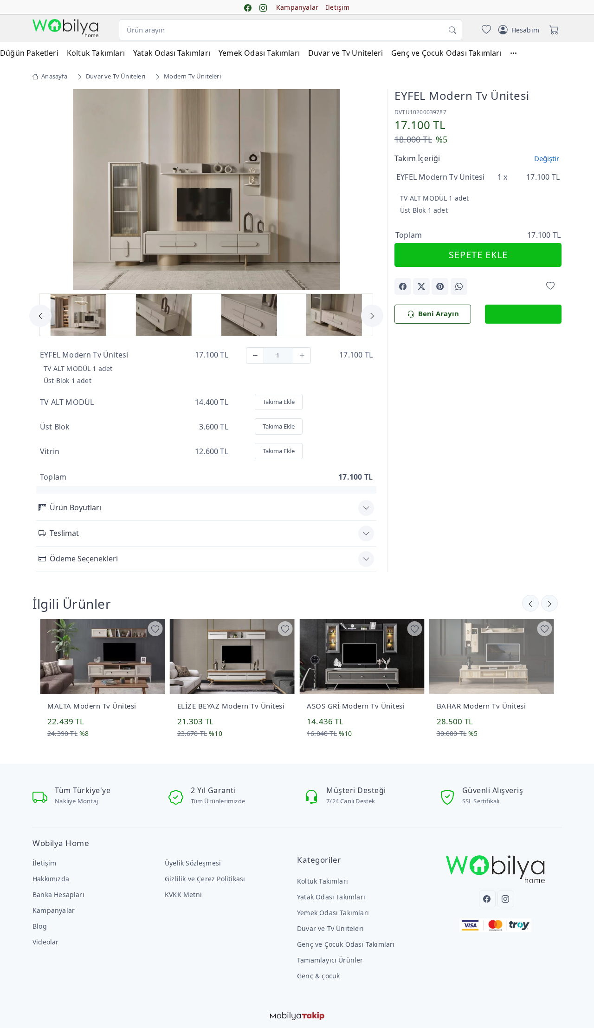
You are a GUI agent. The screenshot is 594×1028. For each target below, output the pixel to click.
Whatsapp (528, 313)
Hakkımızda (50, 878)
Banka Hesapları (58, 894)
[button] (518, 53)
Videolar (45, 941)
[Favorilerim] (484, 30)
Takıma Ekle (279, 401)
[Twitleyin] (421, 286)
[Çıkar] (255, 355)
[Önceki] (549, 603)
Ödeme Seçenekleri (84, 558)
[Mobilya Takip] (297, 1015)
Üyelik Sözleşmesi (193, 863)
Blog (39, 926)
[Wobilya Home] (65, 28)
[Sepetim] (552, 30)
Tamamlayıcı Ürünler (330, 960)
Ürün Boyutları (75, 507)
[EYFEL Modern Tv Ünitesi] (206, 188)
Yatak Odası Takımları (171, 53)
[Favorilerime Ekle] (550, 285)
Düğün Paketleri (29, 53)
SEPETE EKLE (478, 254)
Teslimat (64, 533)
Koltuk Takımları (96, 53)
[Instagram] (505, 899)
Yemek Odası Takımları (259, 53)
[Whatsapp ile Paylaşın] (459, 286)
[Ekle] (302, 355)
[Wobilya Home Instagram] (263, 7)
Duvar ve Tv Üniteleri (345, 53)
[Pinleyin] (440, 286)
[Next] (365, 190)
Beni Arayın (438, 313)
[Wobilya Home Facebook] (248, 7)
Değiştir (546, 158)
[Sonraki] (530, 603)
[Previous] (48, 190)
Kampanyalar (297, 7)
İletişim (338, 7)
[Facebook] (487, 899)
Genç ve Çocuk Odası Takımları (446, 53)
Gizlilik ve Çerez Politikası (205, 878)
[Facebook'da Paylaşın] (402, 286)
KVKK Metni (183, 894)
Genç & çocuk (318, 975)
